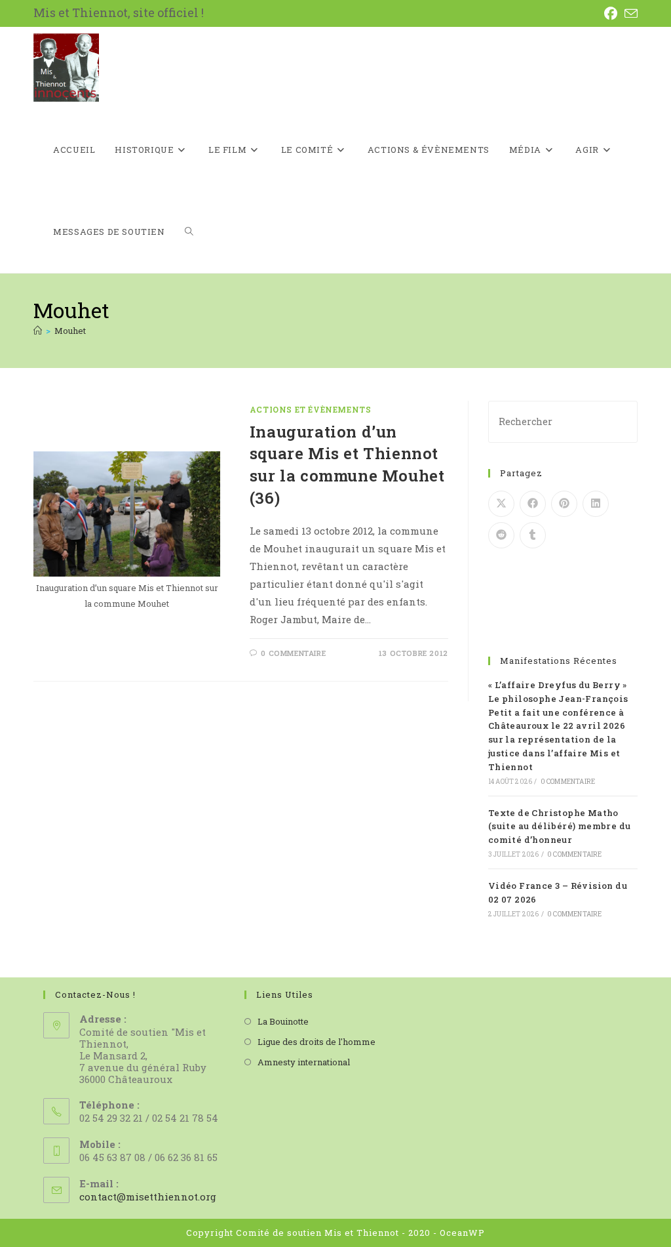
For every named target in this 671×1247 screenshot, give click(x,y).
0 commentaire (293, 653)
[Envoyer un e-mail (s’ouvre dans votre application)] (631, 13)
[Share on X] (501, 504)
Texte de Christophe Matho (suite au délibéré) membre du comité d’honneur (559, 826)
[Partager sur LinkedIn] (596, 504)
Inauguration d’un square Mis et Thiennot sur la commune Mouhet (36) (347, 464)
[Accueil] (37, 331)
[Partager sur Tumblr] (533, 535)
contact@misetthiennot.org (147, 1196)
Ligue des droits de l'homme (316, 1042)
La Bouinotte (283, 1021)
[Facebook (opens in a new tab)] (614, 13)
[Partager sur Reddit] (501, 535)
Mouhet (70, 331)
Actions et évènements (311, 409)
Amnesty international (304, 1062)
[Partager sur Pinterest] (564, 504)
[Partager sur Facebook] (533, 504)
